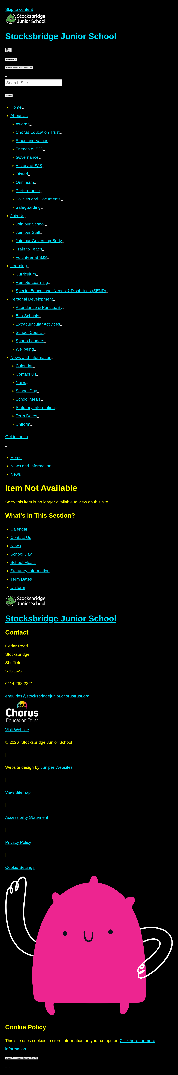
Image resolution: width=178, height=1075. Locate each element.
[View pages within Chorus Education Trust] (61, 133)
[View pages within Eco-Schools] (40, 317)
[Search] (6, 76)
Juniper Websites (57, 767)
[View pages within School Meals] (42, 400)
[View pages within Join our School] (46, 225)
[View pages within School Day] (38, 392)
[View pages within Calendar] (34, 367)
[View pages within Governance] (40, 158)
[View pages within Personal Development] (54, 300)
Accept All (10, 1058)
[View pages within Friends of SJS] (44, 150)
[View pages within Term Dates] (38, 417)
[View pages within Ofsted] (29, 175)
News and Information (30, 466)
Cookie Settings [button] (20, 867)
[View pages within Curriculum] (37, 275)
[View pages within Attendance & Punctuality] (63, 308)
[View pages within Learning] (28, 267)
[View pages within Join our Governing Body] (63, 242)
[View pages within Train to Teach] (43, 250)
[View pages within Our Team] (35, 183)
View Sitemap (18, 792)
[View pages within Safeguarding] (42, 208)
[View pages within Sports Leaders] (45, 342)
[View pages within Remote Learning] (49, 283)
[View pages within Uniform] (31, 425)
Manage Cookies (22, 1058)
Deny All (34, 1058)
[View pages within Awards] (30, 125)
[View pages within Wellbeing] (35, 350)
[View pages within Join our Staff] (41, 233)
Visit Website (17, 729)
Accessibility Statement (26, 817)
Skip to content (19, 9)
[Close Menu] (6, 446)
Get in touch (16, 436)
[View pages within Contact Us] (37, 375)
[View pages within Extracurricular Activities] (61, 325)
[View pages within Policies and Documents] (62, 200)
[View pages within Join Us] (25, 217)
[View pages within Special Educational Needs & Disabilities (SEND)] (107, 292)
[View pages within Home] (23, 108)
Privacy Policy (18, 842)
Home (16, 457)
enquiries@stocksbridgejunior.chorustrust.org (47, 696)
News (15, 474)
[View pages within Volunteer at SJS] (48, 258)
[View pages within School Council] (45, 333)
